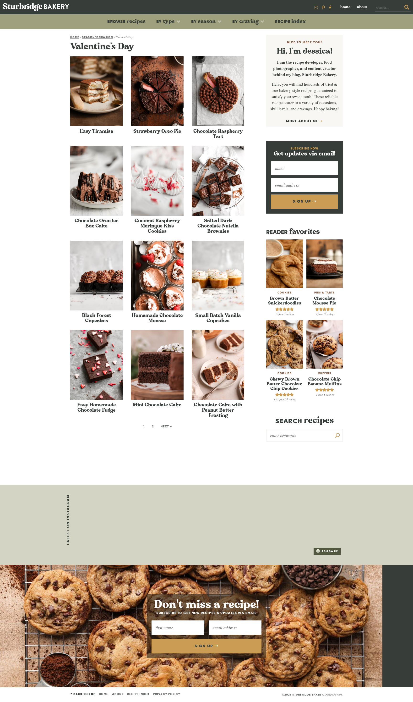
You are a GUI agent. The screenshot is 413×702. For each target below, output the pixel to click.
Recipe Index (138, 694)
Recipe (290, 21)
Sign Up (302, 202)
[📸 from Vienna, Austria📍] (153, 508)
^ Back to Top (82, 694)
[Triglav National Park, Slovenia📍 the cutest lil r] (98, 508)
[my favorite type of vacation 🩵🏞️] (208, 508)
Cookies (284, 292)
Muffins (324, 373)
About (362, 7)
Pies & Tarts (324, 292)
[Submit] (407, 7)
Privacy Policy (166, 694)
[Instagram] (316, 7)
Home (345, 7)
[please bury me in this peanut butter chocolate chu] (98, 541)
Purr (339, 694)
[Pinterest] (323, 7)
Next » (166, 426)
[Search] (337, 435)
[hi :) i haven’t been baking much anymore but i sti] (263, 508)
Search (304, 420)
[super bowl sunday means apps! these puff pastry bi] (318, 508)
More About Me (303, 121)
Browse (126, 21)
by (165, 21)
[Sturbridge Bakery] (35, 7)
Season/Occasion (97, 37)
